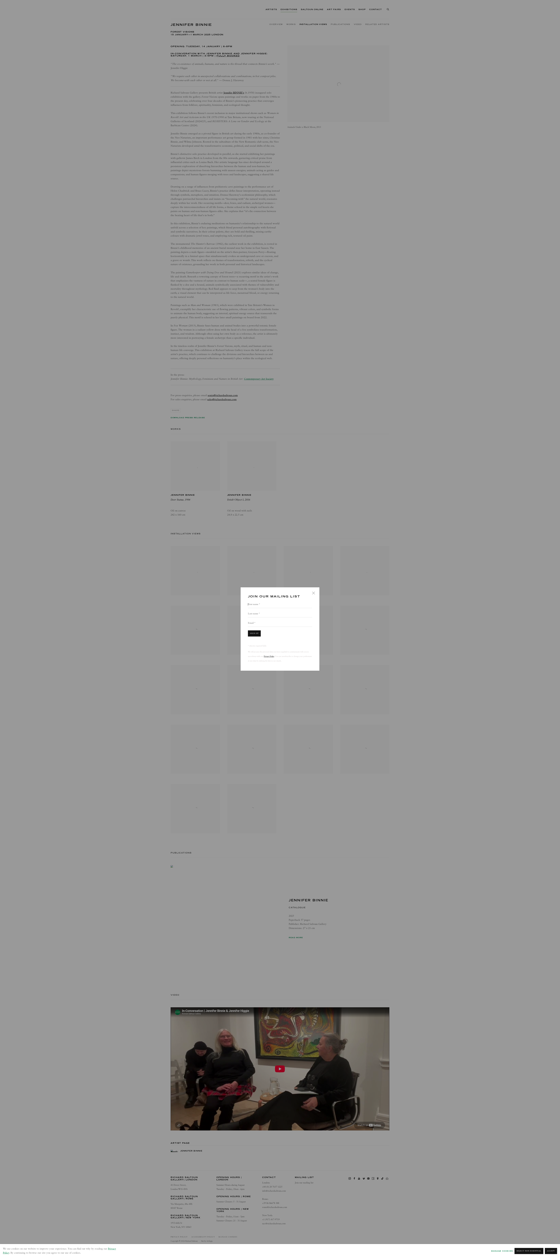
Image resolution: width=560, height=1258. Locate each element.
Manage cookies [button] (502, 1251)
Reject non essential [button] (529, 1251)
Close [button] (313, 594)
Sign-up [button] (254, 633)
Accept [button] (551, 1251)
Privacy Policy (269, 656)
